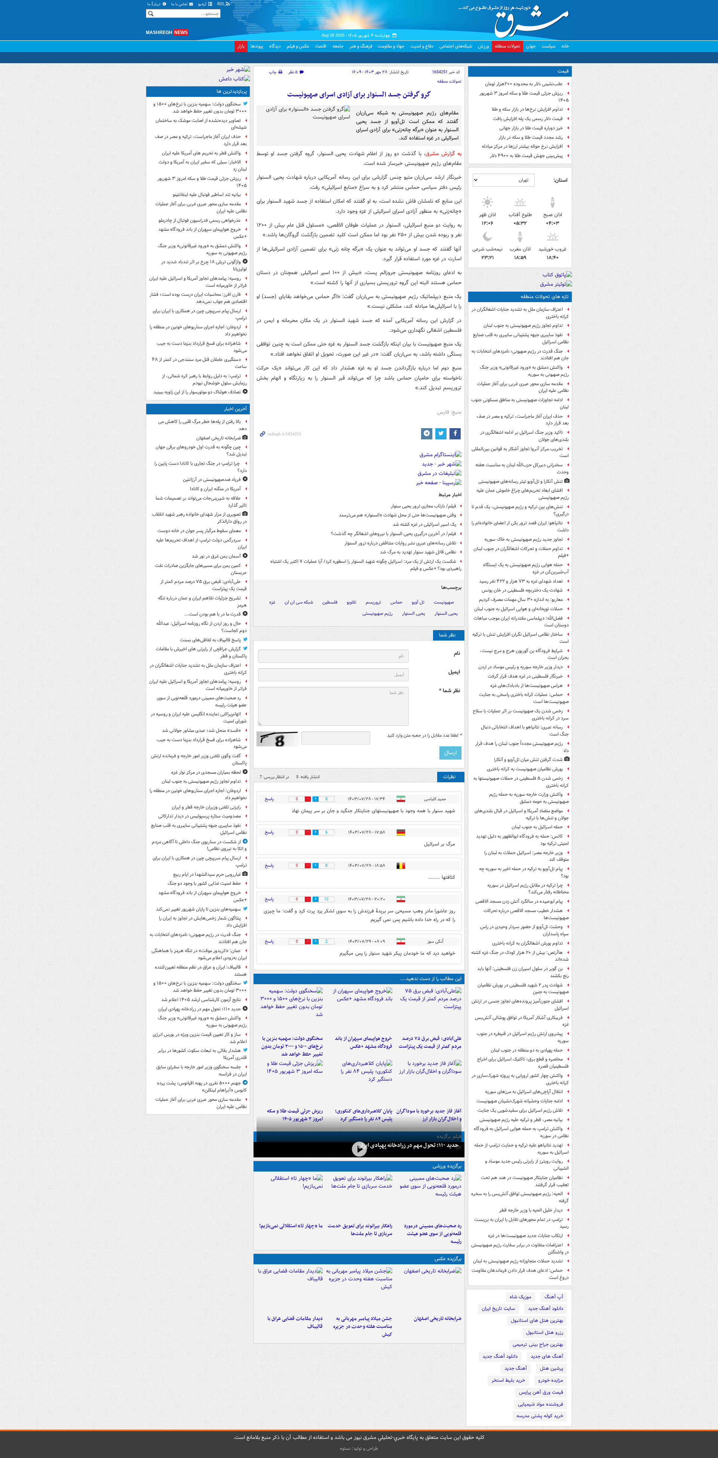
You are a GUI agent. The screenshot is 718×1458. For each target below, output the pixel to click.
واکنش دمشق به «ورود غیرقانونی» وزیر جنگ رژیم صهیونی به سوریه (524, 371)
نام (457, 653)
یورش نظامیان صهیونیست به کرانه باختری (525, 769)
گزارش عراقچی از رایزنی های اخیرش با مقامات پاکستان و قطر (201, 652)
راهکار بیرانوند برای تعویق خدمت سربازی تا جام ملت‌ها (360, 1230)
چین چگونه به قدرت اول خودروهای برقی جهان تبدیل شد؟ (201, 450)
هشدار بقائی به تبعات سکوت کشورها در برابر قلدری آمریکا (202, 1054)
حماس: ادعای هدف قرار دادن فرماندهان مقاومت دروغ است (520, 1274)
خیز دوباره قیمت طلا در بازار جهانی (531, 128)
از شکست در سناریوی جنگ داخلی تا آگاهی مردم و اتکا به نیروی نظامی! (199, 845)
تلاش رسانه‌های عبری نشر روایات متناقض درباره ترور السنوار (400, 543)
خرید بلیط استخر (508, 1380)
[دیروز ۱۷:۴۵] (290, 1289)
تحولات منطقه (507, 46)
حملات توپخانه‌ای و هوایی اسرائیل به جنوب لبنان (518, 609)
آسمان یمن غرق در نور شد (216, 556)
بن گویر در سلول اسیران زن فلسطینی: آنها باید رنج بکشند (523, 972)
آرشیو (203, 4)
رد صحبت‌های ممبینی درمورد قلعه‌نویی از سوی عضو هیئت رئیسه (432, 1234)
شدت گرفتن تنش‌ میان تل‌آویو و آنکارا (528, 759)
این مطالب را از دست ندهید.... (430, 979)
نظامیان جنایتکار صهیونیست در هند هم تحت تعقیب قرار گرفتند (525, 1181)
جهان (531, 46)
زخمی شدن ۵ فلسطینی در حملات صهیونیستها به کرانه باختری (521, 782)
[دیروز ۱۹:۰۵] (359, 1289)
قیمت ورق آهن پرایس (541, 1392)
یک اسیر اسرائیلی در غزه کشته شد (424, 524)
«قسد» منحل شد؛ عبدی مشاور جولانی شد (201, 730)
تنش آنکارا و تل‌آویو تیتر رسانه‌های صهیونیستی (520, 481)
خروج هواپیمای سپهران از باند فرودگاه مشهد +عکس (363, 1042)
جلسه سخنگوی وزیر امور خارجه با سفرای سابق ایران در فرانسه (201, 1070)
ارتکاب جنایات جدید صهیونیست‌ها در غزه (525, 1235)
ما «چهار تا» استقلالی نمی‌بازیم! (291, 1226)
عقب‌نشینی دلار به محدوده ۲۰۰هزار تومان (524, 84)
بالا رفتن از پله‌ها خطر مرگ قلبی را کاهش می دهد (202, 425)
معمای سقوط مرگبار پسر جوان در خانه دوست (199, 530)
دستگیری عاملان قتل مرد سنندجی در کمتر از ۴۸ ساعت (199, 363)
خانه (565, 46)
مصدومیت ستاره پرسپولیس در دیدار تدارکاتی (199, 816)
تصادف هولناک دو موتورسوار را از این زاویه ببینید (197, 392)
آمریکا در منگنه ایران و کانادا (215, 488)
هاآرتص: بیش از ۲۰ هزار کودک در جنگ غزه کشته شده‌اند (520, 956)
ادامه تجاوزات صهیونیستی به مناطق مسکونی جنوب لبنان (520, 403)
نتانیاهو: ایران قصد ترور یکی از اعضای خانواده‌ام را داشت (520, 526)
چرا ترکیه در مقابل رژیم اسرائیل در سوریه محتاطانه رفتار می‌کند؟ (528, 889)
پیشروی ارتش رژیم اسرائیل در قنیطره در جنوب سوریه (523, 1037)
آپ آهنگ (553, 1297)
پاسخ (269, 798)
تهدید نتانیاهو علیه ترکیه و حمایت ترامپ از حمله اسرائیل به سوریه (521, 1149)
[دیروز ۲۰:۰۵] (359, 1149)
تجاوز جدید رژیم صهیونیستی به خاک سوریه (523, 539)
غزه (272, 602)
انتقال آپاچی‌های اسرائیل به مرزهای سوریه (524, 1091)
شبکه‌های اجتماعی (455, 46)
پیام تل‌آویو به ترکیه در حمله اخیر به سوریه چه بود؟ (524, 872)
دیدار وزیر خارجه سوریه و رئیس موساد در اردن (520, 666)
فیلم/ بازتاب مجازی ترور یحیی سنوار (423, 506)
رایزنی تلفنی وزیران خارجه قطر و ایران (206, 807)
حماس (396, 602)
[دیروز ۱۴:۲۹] (290, 1082)
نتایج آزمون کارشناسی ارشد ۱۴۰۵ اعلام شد (201, 999)
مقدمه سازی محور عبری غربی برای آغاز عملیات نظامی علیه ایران (523, 387)
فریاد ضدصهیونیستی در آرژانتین (212, 479)
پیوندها (257, 46)
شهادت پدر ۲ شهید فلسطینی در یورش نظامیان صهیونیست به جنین (523, 989)
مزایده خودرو (550, 1380)
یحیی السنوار (413, 613)
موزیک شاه (520, 1297)
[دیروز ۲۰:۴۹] (359, 1009)
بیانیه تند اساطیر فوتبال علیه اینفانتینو (207, 194)
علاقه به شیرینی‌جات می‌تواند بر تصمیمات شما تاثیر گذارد (201, 502)
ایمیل (454, 672)
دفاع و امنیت (422, 46)
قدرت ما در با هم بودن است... (212, 614)
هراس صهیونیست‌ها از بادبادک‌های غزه (526, 685)
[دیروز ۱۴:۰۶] (290, 1197)
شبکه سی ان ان (299, 602)
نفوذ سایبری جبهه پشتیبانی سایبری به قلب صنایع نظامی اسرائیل (521, 338)
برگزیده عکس (448, 1259)
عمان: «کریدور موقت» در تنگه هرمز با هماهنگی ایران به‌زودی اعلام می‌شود (199, 954)
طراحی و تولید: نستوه (359, 1448)
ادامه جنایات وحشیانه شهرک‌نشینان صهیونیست (519, 1101)
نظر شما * (449, 691)
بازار (241, 46)
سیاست (548, 46)
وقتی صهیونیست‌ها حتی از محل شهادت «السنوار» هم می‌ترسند (397, 515)
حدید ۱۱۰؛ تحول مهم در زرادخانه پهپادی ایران (408, 1145)
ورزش (483, 46)
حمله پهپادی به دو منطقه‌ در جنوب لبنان (527, 1050)
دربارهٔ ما (154, 4)
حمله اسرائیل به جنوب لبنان (537, 827)
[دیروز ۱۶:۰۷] (359, 1082)
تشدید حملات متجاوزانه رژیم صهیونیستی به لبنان (518, 1261)
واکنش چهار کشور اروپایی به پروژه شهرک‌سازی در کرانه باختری (520, 1079)
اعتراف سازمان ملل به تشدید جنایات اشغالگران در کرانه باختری (520, 313)
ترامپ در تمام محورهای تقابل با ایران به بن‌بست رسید (521, 1223)
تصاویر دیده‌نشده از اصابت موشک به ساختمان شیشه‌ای (201, 124)
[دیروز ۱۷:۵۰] (428, 1082)
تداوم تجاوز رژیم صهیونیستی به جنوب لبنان (523, 325)
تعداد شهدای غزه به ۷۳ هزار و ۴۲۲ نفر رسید (521, 581)
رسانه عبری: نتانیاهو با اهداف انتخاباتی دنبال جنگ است (525, 731)
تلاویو (351, 602)
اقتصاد (320, 46)
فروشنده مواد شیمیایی (540, 1404)
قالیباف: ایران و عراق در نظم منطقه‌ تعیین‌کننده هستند (201, 971)
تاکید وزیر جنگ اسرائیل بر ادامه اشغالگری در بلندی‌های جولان (524, 436)
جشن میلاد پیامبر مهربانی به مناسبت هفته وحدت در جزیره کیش (362, 1326)
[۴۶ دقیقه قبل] (428, 1289)
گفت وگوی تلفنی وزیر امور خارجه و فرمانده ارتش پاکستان (199, 759)
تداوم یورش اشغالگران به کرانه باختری (527, 943)
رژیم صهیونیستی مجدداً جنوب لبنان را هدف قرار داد (522, 747)
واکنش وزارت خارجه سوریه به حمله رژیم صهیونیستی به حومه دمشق (529, 798)
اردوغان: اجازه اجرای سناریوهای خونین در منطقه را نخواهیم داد (198, 330)
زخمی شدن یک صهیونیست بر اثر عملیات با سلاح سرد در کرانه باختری (521, 714)
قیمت (563, 71)
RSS (221, 4)
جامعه (338, 46)
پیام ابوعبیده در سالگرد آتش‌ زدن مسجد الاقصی (519, 901)
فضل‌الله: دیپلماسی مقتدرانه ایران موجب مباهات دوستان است (521, 622)
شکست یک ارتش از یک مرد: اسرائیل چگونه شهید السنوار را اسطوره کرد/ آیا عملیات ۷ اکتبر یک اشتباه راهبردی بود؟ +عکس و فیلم (365, 565)
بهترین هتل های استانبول (537, 1321)
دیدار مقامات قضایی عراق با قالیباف (295, 1322)
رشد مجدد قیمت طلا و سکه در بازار (530, 137)
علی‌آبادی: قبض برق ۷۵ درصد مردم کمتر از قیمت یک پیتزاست (430, 1042)
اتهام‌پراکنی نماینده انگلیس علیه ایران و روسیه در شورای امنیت (199, 717)
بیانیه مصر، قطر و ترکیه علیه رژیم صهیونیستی (521, 1119)
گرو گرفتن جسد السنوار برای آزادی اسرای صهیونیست (359, 95)
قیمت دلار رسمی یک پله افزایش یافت (528, 118)
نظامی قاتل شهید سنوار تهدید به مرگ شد (418, 552)
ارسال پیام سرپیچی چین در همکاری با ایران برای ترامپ (200, 314)
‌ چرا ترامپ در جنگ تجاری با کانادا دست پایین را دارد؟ (200, 467)
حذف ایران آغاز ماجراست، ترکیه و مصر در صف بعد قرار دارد (523, 420)
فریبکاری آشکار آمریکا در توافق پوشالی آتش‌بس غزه (522, 1021)
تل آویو (418, 602)
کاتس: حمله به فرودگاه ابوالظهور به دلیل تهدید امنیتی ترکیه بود (522, 840)
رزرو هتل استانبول (544, 1332)
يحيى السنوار (446, 613)
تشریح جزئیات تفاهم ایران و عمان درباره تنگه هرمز (202, 602)
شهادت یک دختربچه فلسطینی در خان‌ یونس (522, 590)
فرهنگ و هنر (361, 46)
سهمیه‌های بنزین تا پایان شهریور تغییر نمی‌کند (198, 909)
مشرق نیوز (516, 18)
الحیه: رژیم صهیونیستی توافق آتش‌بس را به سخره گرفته (520, 1197)
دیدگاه (275, 46)
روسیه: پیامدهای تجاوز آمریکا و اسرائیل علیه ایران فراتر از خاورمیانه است (198, 282)
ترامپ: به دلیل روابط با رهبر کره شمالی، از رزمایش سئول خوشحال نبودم (204, 379)
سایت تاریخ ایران (498, 1309)
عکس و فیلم (298, 46)
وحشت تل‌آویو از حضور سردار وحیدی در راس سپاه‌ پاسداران (524, 930)
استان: (560, 180)
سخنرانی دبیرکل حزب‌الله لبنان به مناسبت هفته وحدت (522, 468)
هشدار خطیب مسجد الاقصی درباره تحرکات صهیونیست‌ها (526, 914)
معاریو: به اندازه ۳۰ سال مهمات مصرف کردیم (521, 599)
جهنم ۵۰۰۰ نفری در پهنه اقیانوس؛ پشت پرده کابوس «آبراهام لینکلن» (202, 1087)
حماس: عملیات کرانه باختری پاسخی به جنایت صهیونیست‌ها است (524, 698)
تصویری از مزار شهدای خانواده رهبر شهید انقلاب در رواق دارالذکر (199, 518)
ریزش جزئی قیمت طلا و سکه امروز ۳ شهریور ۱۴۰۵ (524, 97)
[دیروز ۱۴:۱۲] (359, 1197)
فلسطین (329, 602)
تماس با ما (179, 4)
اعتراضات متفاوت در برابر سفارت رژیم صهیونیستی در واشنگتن (520, 1248)
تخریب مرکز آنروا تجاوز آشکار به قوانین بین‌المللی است (520, 452)
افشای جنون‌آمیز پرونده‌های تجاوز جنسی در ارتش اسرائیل (520, 1005)
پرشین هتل (551, 1368)
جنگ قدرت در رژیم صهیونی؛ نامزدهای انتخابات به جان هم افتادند (520, 355)
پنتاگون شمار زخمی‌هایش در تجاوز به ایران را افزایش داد (203, 922)
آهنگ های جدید (547, 1356)
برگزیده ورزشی (447, 1166)
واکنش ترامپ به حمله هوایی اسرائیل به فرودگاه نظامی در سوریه (521, 1132)
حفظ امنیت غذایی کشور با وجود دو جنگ (204, 883)
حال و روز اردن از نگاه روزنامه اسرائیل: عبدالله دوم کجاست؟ (201, 627)
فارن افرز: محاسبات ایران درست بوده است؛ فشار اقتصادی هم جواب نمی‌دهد (198, 298)
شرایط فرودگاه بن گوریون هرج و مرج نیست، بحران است (524, 654)
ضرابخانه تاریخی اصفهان (437, 1318)
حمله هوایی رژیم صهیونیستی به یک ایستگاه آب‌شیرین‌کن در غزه (526, 568)
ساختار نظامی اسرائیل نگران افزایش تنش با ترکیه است (520, 638)
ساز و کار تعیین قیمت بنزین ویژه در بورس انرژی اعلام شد (200, 1038)
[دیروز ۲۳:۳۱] (428, 1009)
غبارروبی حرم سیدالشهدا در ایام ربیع (207, 874)
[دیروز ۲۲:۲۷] (428, 1197)
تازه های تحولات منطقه (545, 297)
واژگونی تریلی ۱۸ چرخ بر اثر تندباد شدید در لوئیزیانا (204, 265)
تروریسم (373, 602)
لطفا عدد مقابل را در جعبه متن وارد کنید (424, 735)
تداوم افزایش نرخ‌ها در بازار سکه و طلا (527, 109)
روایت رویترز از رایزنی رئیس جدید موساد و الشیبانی (527, 1165)
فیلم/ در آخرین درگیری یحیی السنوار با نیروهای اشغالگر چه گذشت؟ (393, 533)
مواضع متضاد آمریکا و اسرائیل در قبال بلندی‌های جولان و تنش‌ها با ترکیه (522, 814)
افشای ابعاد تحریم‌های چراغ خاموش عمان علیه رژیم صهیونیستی (522, 494)
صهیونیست (444, 602)
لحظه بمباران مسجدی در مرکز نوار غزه (206, 772)
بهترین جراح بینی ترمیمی (538, 1344)
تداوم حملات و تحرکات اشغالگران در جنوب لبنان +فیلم (521, 552)
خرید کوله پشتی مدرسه (539, 1416)
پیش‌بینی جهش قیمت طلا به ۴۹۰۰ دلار (526, 155)
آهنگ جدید (515, 1368)
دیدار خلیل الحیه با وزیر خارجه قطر (531, 1210)
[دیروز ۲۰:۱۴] (290, 1009)
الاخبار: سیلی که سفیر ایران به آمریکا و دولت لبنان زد (203, 166)
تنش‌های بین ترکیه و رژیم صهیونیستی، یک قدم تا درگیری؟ (520, 510)
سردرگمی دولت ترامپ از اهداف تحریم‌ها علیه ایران (201, 544)
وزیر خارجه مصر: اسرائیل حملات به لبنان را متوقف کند (526, 856)
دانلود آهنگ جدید (545, 1309)
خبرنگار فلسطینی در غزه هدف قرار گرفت (525, 676)
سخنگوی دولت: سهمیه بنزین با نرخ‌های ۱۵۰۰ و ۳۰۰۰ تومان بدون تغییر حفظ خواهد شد (292, 1046)
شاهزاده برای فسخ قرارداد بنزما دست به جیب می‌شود (202, 347)
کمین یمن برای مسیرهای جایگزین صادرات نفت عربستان (201, 569)
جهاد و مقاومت (391, 46)
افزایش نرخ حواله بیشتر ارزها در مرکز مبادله (522, 146)
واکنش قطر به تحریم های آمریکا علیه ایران (201, 153)
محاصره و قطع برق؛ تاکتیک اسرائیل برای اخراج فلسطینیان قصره (523, 1063)
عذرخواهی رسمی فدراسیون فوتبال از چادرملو (200, 220)
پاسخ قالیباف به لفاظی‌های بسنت (210, 640)
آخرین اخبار (235, 409)
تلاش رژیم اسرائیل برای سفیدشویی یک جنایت (520, 1110)
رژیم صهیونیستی (377, 613)
